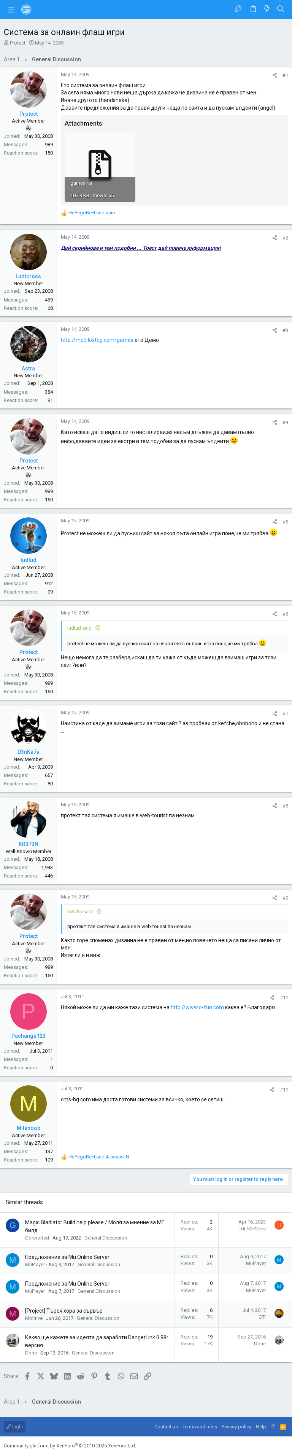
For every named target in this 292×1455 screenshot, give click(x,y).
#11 (284, 1090)
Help (261, 1426)
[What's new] (266, 9)
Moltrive (34, 1318)
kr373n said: (80, 911)
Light (17, 1426)
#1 (285, 75)
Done (31, 1353)
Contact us (166, 1426)
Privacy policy (236, 1426)
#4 (285, 422)
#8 (285, 806)
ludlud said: (80, 628)
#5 (285, 522)
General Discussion (105, 1238)
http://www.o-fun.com (197, 1007)
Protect (17, 43)
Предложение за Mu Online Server (67, 1257)
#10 (284, 997)
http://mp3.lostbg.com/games (97, 340)
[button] (11, 9)
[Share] (275, 75)
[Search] (280, 9)
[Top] (273, 1427)
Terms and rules (199, 1426)
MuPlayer (35, 1264)
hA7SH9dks (253, 1229)
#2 (285, 238)
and (91, 212)
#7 (285, 713)
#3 (285, 330)
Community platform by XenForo (70, 1446)
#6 (285, 614)
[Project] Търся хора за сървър (64, 1311)
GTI (262, 1317)
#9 (285, 898)
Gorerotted (37, 1238)
